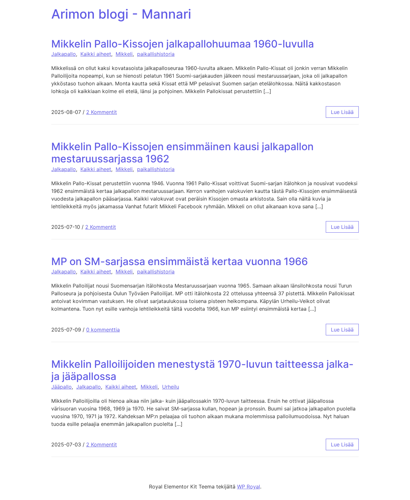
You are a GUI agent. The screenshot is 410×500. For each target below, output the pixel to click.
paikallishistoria (156, 54)
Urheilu (170, 387)
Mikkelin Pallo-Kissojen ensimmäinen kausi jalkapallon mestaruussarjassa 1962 (182, 152)
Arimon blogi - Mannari (121, 14)
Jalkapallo (63, 54)
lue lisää (342, 112)
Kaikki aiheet (95, 54)
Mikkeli (124, 54)
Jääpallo (61, 387)
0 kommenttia (103, 329)
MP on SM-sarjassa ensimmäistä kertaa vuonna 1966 (179, 261)
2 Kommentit (101, 112)
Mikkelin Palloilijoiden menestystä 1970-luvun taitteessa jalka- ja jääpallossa (202, 370)
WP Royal (248, 486)
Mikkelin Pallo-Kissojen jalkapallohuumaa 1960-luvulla (182, 44)
